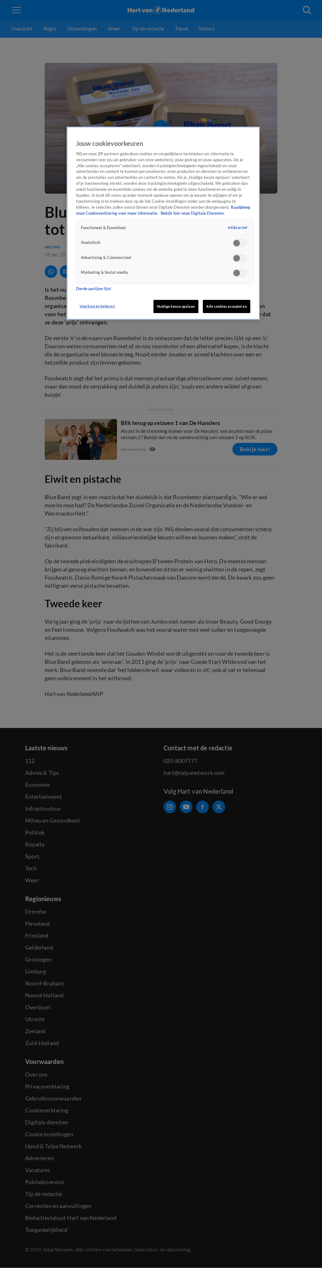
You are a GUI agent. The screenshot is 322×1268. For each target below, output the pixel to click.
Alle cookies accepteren (226, 306)
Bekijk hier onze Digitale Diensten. (193, 213)
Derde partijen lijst (93, 288)
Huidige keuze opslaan (176, 306)
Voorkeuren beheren (97, 306)
